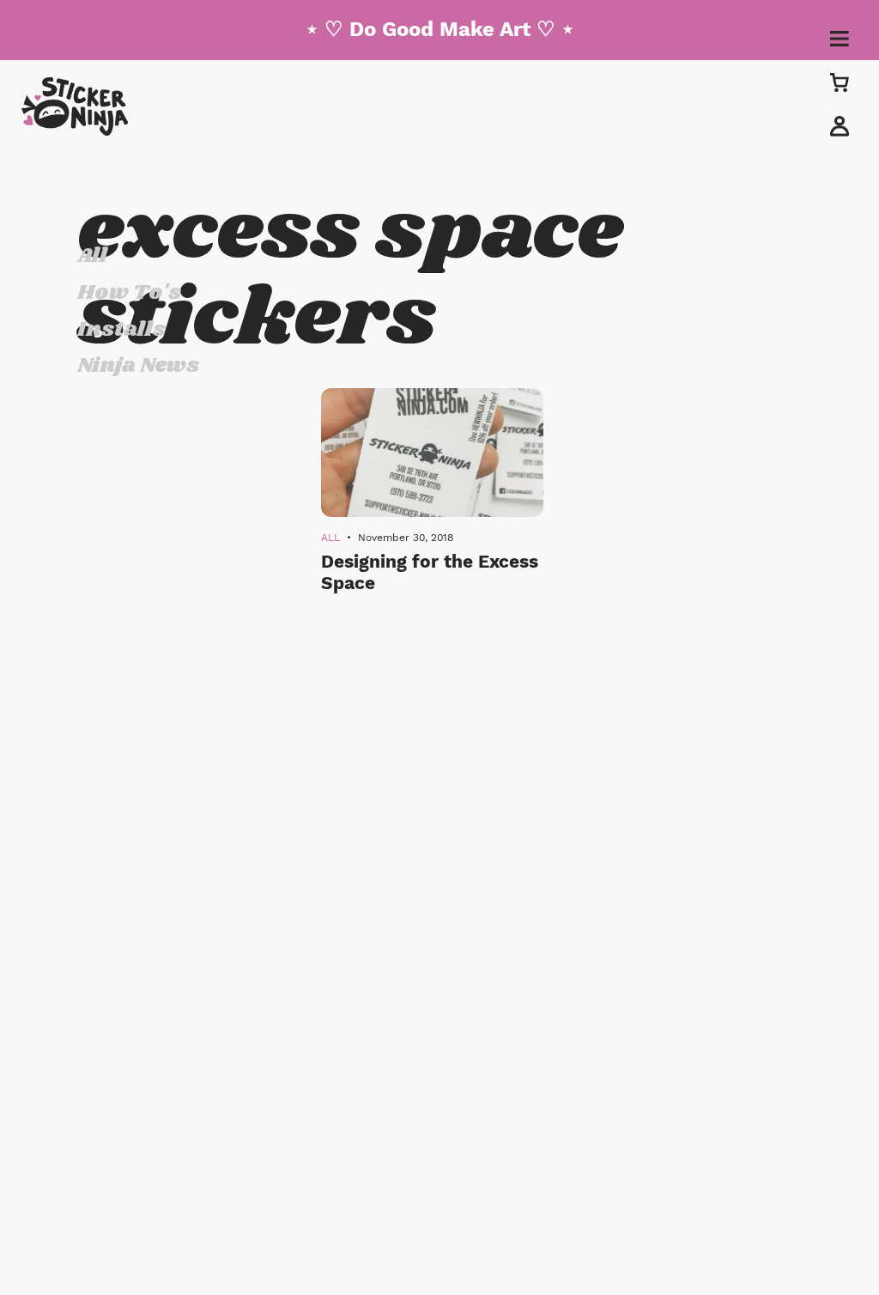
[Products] (839, 82)
